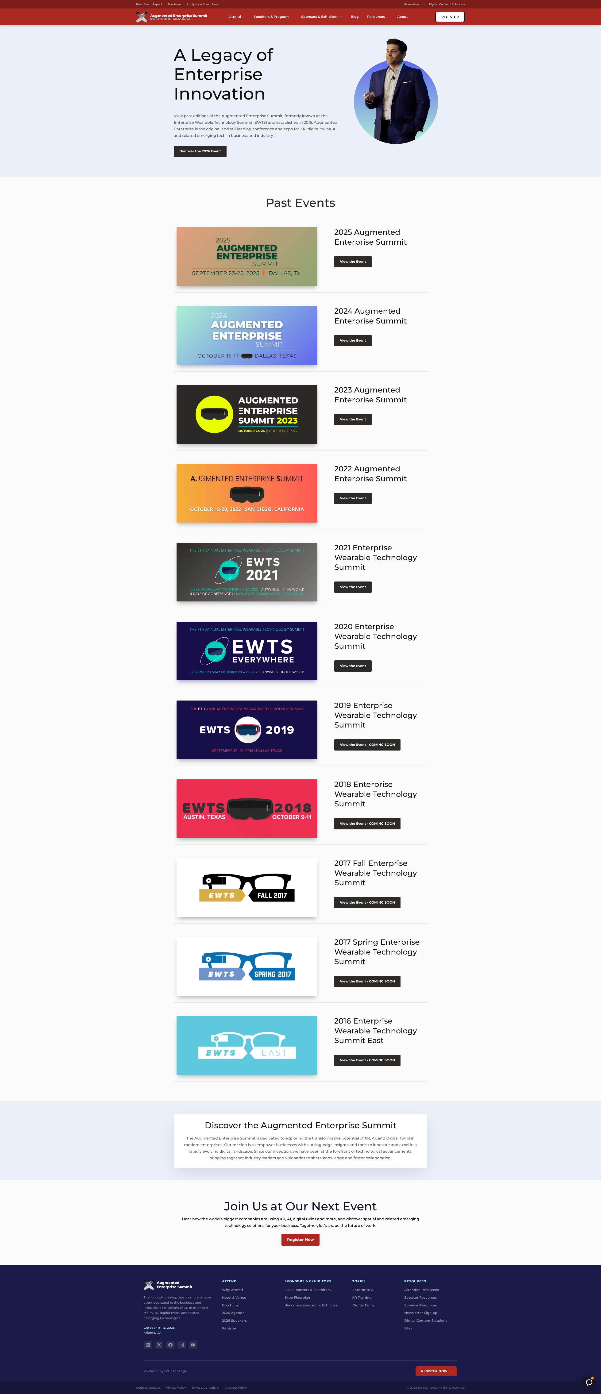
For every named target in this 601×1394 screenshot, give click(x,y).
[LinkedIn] (148, 1345)
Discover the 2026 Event (200, 151)
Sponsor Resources (420, 1305)
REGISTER (450, 17)
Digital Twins (363, 1305)
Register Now (300, 1239)
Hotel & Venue (234, 1297)
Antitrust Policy (236, 1387)
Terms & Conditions (205, 1387)
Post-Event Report (149, 4)
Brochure (174, 4)
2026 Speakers (234, 1321)
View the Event (353, 261)
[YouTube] (193, 1345)
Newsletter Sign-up (420, 1313)
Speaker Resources (420, 1297)
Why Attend (232, 1290)
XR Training (362, 1297)
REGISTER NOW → (436, 1371)
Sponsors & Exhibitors (319, 17)
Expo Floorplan (297, 1297)
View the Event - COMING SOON (367, 745)
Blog (355, 17)
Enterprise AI (363, 1290)
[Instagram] (181, 1345)
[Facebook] (170, 1345)
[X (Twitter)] (159, 1345)
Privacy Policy (176, 1387)
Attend (235, 17)
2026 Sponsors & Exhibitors (308, 1290)
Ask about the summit (589, 1382)
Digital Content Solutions (447, 4)
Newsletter (412, 4)
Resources (376, 17)
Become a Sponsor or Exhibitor (311, 1305)
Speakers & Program (271, 17)
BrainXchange (175, 1371)
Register (229, 1328)
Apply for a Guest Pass (202, 4)
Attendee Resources (421, 1290)
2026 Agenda (233, 1313)
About (402, 17)
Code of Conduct (148, 1387)
